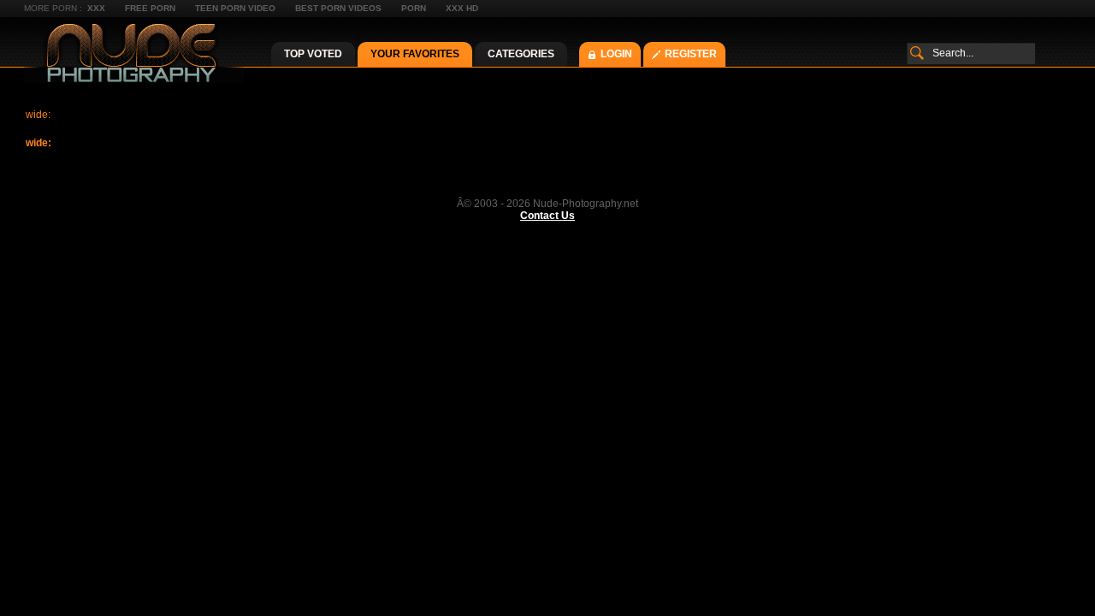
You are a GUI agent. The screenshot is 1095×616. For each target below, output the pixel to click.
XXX (96, 8)
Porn (413, 8)
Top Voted (313, 54)
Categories (521, 54)
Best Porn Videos (338, 8)
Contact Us (547, 216)
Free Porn (150, 8)
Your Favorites (414, 54)
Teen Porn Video (235, 8)
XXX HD (462, 8)
